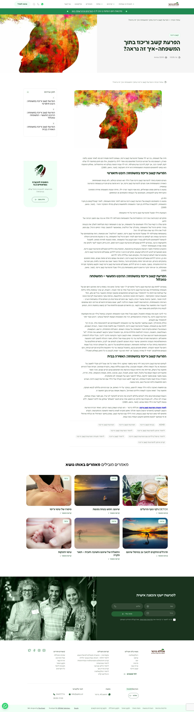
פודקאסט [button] (78, 4)
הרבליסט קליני (103, 674)
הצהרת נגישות (148, 708)
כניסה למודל (22, 4)
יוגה (137, 660)
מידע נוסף (41, 199)
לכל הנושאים (132, 674)
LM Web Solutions (64, 708)
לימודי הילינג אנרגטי (101, 666)
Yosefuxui (41, 708)
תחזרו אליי (128, 614)
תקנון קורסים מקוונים (99, 708)
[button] (34, 4)
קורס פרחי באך (103, 668)
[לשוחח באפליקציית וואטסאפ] (42, 4)
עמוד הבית (175, 20)
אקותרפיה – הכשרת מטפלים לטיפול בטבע (93, 655)
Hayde (76, 708)
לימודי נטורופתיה (102, 663)
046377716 (60, 694)
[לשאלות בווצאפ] (5, 706)
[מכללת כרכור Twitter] (29, 650)
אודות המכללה (59, 655)
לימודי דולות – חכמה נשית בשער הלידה (94, 658)
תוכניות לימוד (60, 666)
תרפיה (135, 663)
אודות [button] (98, 4)
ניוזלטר (135, 695)
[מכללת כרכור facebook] (34, 650)
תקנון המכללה (114, 708)
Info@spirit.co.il (77, 694)
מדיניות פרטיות (160, 708)
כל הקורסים (60, 668)
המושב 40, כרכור (101, 694)
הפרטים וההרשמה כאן (82, 11)
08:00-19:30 (58, 698)
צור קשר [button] (67, 4)
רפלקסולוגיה (133, 655)
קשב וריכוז (134, 668)
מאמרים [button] (89, 4)
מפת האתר (136, 708)
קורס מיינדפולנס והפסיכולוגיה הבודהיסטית (93, 660)
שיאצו (136, 658)
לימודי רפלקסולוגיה (101, 671)
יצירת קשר (61, 660)
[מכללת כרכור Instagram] (39, 650)
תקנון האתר (60, 663)
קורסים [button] (109, 4)
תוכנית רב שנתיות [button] (125, 4)
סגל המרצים (60, 658)
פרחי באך (134, 666)
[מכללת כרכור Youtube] (44, 650)
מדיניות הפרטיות (146, 620)
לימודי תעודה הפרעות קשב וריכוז (153, 408)
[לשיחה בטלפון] (38, 4)
